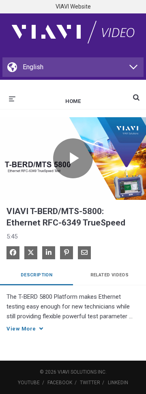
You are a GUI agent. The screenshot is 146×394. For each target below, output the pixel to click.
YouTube (29, 382)
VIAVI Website (73, 6)
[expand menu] (12, 98)
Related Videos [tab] (109, 275)
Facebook (59, 382)
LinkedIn (118, 382)
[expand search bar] (136, 94)
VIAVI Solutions (77, 372)
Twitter (90, 382)
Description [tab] (36, 275)
